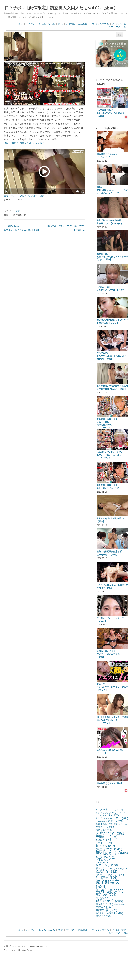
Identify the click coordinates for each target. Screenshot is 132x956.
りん (110, 818)
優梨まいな (120, 824)
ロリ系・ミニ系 (47, 23)
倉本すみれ (104, 824)
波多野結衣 (107, 884)
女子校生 (70, 23)
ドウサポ (12, 7)
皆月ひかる (109, 901)
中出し (19, 23)
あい (100, 809)
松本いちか (107, 865)
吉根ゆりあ (104, 830)
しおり (101, 815)
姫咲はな (103, 840)
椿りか (101, 875)
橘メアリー (116, 875)
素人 (126, 26)
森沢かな (106, 871)
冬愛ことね (105, 827)
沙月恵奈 (106, 877)
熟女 (60, 23)
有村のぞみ (105, 856)
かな (109, 813)
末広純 (102, 862)
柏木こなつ (104, 868)
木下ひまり (105, 859)
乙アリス (115, 821)
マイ (122, 818)
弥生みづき (109, 849)
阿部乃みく (103, 916)
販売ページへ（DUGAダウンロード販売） (25, 195)
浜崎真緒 (109, 890)
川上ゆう (105, 846)
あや (100, 813)
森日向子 (120, 868)
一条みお (102, 821)
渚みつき (106, 894)
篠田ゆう (120, 904)
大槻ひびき (111, 833)
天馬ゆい (106, 837)
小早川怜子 (104, 843)
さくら (120, 812)
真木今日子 (104, 904)
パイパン (30, 23)
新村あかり (112, 853)
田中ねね (102, 898)
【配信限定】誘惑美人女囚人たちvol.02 (24, 143)
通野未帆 (116, 913)
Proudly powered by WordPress (18, 950)
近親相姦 (82, 23)
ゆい (112, 815)
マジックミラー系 (100, 23)
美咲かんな (105, 907)
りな (100, 818)
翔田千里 (102, 913)
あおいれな (114, 809)
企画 (17, 211)
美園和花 (106, 910)
